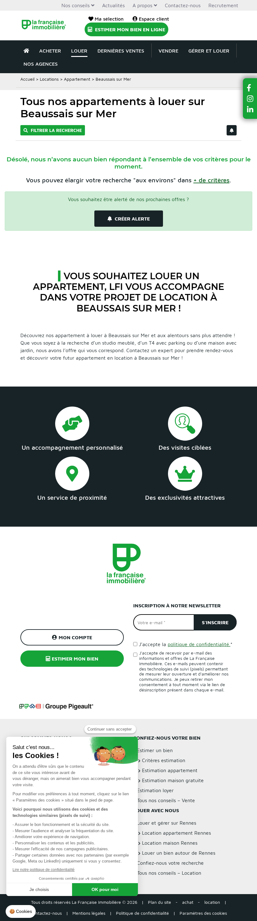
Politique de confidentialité (142, 913)
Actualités (113, 5)
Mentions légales (88, 913)
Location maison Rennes (169, 843)
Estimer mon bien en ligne (129, 29)
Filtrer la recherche (55, 130)
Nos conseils (75, 5)
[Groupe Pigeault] (56, 706)
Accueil (27, 79)
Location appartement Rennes (176, 833)
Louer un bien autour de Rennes (178, 853)
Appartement (77, 79)
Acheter (50, 50)
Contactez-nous (183, 5)
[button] (250, 87)
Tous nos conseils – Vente (166, 800)
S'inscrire (215, 622)
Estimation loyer (155, 790)
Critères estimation (163, 760)
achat (187, 902)
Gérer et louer (208, 50)
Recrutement (223, 5)
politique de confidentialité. (199, 644)
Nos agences (41, 64)
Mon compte (75, 637)
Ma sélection (109, 19)
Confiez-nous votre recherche (170, 863)
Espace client (154, 19)
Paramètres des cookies (203, 913)
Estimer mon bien (75, 658)
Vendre (168, 50)
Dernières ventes (120, 50)
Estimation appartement (169, 770)
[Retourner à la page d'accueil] (43, 25)
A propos (142, 5)
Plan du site (159, 902)
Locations (49, 79)
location (212, 902)
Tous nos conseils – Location (169, 873)
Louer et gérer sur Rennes (166, 823)
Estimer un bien (155, 750)
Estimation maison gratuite (173, 780)
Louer (79, 50)
